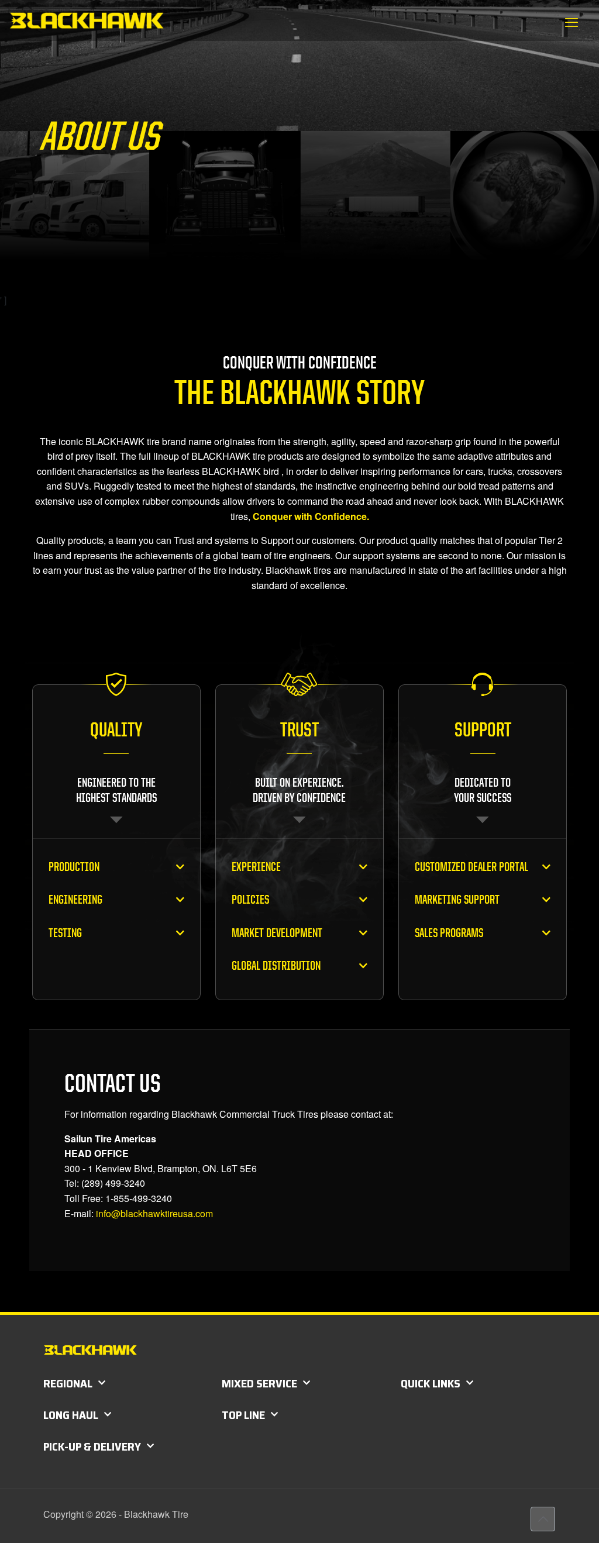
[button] (116, 866)
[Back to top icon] (543, 1519)
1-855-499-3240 (138, 1198)
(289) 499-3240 (113, 1183)
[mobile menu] (571, 22)
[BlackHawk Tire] (86, 20)
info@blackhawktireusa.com (154, 1213)
